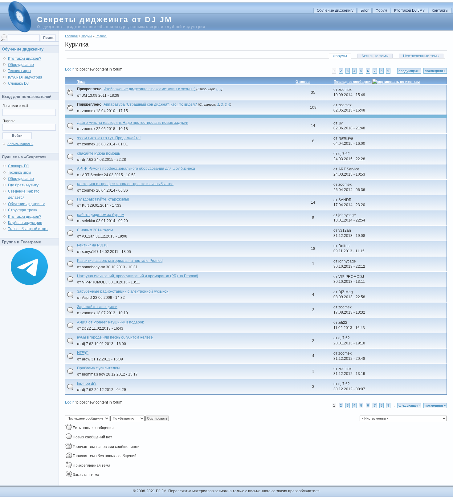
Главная (71, 36)
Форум (381, 10)
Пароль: (8, 121)
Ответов (303, 81)
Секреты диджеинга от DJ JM (104, 19)
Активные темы (375, 56)
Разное (101, 36)
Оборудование (21, 65)
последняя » (435, 71)
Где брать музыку (23, 185)
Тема (81, 81)
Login (70, 69)
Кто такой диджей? (24, 58)
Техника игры (19, 71)
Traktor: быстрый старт (28, 229)
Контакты (440, 10)
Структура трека (22, 210)
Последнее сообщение (353, 81)
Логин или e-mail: (15, 106)
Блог (365, 10)
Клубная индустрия (25, 77)
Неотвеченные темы (421, 56)
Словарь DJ (18, 83)
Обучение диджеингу (335, 10)
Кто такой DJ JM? (409, 10)
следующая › (409, 71)
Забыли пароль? (20, 144)
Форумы (340, 56)
